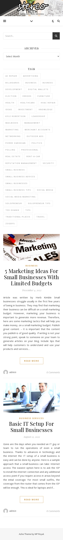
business (31, 82)
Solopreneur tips (39, 203)
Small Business (15, 170)
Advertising (30, 76)
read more (31, 360)
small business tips (18, 190)
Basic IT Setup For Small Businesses (31, 426)
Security (48, 163)
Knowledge (46, 109)
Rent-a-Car (33, 156)
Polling (10, 150)
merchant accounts (37, 129)
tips (28, 210)
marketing (12, 129)
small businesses (16, 183)
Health (9, 102)
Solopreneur (13, 203)
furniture (43, 96)
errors (27, 96)
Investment (25, 109)
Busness (48, 82)
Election (11, 96)
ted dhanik (12, 210)
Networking (13, 136)
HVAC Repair (48, 102)
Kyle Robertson (15, 116)
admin (12, 372)
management (32, 123)
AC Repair (11, 76)
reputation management (21, 163)
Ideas (8, 109)
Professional (29, 150)
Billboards (12, 82)
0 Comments (53, 372)
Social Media (45, 190)
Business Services (31, 418)
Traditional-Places (17, 216)
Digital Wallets (38, 89)
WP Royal (39, 534)
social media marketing (20, 196)
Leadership (38, 116)
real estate (13, 156)
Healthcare (27, 102)
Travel (40, 216)
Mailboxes (11, 123)
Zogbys (10, 223)
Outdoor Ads (35, 136)
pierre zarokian (15, 143)
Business (32, 265)
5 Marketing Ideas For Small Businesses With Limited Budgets (31, 277)
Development (13, 89)
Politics (37, 143)
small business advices (20, 176)
